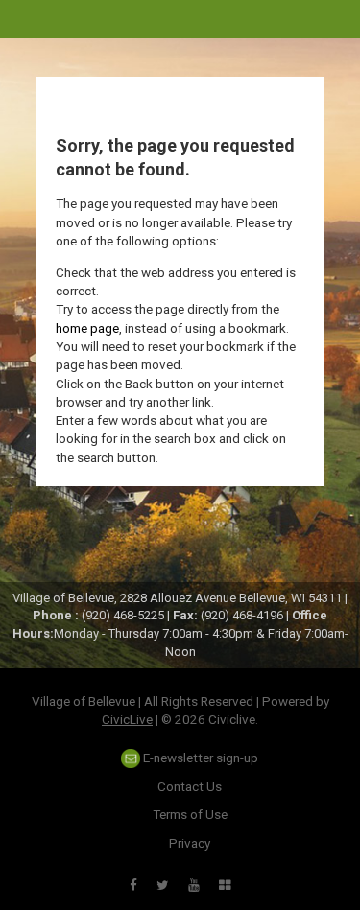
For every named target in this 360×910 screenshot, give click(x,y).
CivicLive (127, 719)
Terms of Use (190, 814)
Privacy (189, 843)
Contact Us (189, 786)
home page (87, 328)
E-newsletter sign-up (199, 757)
